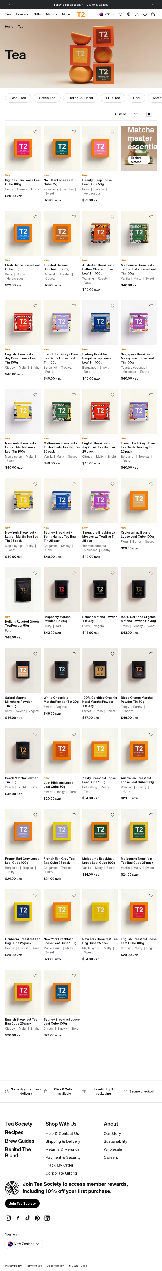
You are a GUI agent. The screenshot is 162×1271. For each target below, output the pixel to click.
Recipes (14, 1132)
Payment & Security (63, 1157)
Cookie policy (55, 1265)
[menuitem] (66, 14)
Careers (111, 1157)
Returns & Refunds (63, 1149)
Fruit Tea (113, 97)
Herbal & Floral (80, 97)
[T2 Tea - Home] (81, 14)
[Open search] (121, 14)
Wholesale (113, 1149)
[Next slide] (152, 4)
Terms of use (34, 1265)
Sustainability (115, 1141)
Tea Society (18, 1124)
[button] (136, 114)
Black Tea (18, 97)
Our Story (112, 1133)
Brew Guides (19, 1141)
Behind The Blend (18, 1152)
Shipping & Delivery (63, 1141)
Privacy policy (13, 1265)
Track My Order (60, 1165)
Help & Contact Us (62, 1133)
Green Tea (47, 97)
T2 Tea (83, 1265)
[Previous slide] (10, 4)
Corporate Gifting (61, 1173)
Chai (136, 97)
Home (9, 26)
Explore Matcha (136, 160)
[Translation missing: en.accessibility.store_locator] (129, 14)
